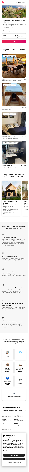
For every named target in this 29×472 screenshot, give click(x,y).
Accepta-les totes (14, 455)
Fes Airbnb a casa (20, 2)
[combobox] (14, 32)
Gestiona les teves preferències (14, 462)
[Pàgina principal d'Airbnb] (3, 2)
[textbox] (8, 37)
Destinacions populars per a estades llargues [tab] (12, 410)
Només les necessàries (14, 459)
